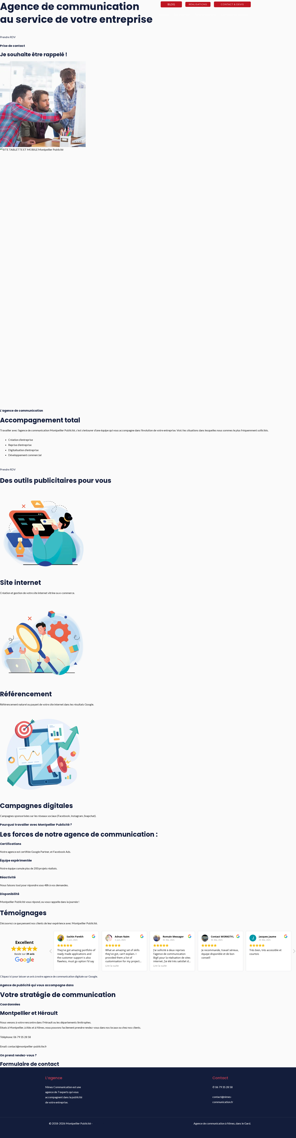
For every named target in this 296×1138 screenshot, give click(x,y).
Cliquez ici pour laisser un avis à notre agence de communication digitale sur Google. (49, 976)
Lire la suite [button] (112, 965)
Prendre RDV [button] (8, 37)
